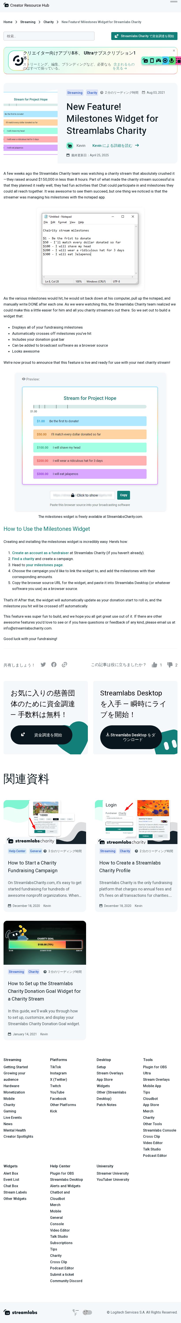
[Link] (64, 665)
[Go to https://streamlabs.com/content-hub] (26, 6)
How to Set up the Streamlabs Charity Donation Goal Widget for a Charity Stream (44, 991)
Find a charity (23, 559)
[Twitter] (43, 666)
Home (8, 22)
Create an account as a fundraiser (40, 553)
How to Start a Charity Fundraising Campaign (33, 866)
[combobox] (49, 36)
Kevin (47, 906)
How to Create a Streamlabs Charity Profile (130, 866)
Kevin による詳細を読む (112, 145)
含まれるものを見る (124, 66)
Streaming (28, 22)
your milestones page (44, 565)
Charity (48, 22)
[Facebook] (54, 666)
